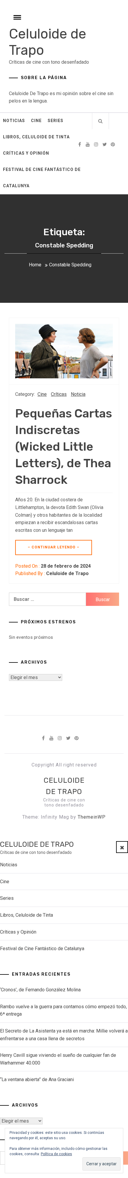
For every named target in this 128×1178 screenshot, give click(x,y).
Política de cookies (56, 1154)
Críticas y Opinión (26, 153)
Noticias (14, 120)
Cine (36, 120)
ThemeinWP (92, 817)
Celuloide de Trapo (67, 573)
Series (55, 120)
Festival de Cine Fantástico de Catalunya (42, 177)
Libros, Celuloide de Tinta (36, 137)
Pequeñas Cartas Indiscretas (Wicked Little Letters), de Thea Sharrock (63, 446)
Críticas (59, 394)
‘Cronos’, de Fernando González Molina (40, 990)
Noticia (78, 394)
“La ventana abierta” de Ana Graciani (37, 1079)
